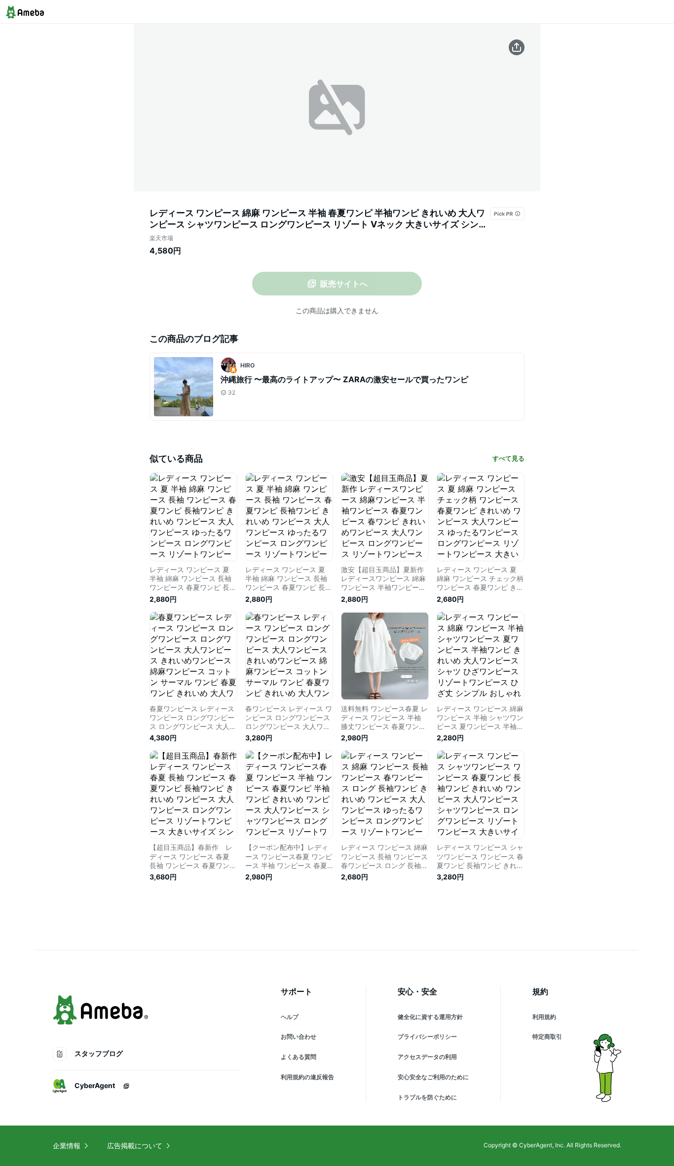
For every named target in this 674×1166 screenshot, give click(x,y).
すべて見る (508, 458)
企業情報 (66, 1145)
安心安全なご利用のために (433, 1077)
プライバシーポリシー (427, 1036)
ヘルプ (290, 1016)
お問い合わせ (298, 1036)
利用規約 (544, 1016)
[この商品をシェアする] (516, 47)
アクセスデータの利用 (427, 1056)
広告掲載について (134, 1145)
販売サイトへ (344, 284)
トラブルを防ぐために (427, 1097)
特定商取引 (547, 1036)
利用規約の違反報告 (307, 1077)
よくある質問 (298, 1056)
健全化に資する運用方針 (430, 1016)
